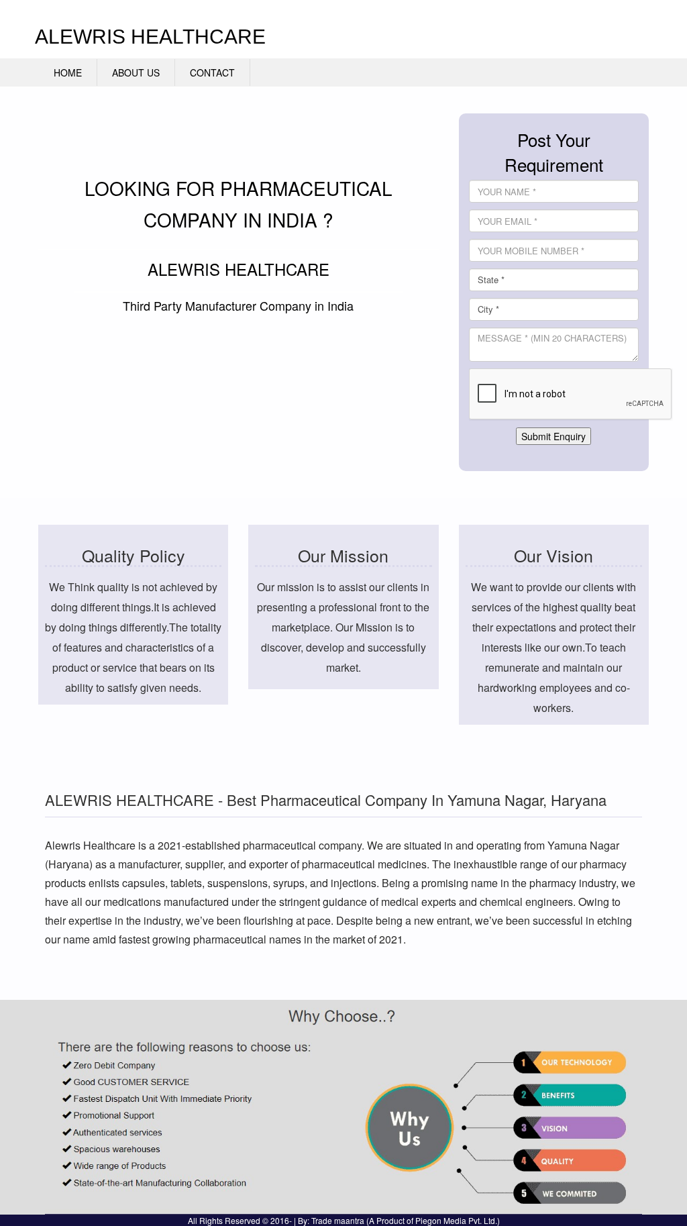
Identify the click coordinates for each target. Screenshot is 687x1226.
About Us (136, 72)
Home (68, 72)
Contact (212, 72)
